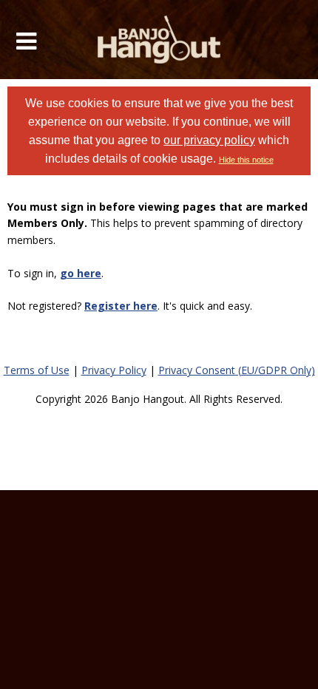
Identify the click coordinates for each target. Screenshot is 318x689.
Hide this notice (246, 159)
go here (80, 273)
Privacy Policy (113, 370)
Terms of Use (37, 370)
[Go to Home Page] (159, 39)
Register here (121, 306)
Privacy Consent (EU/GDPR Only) (236, 370)
